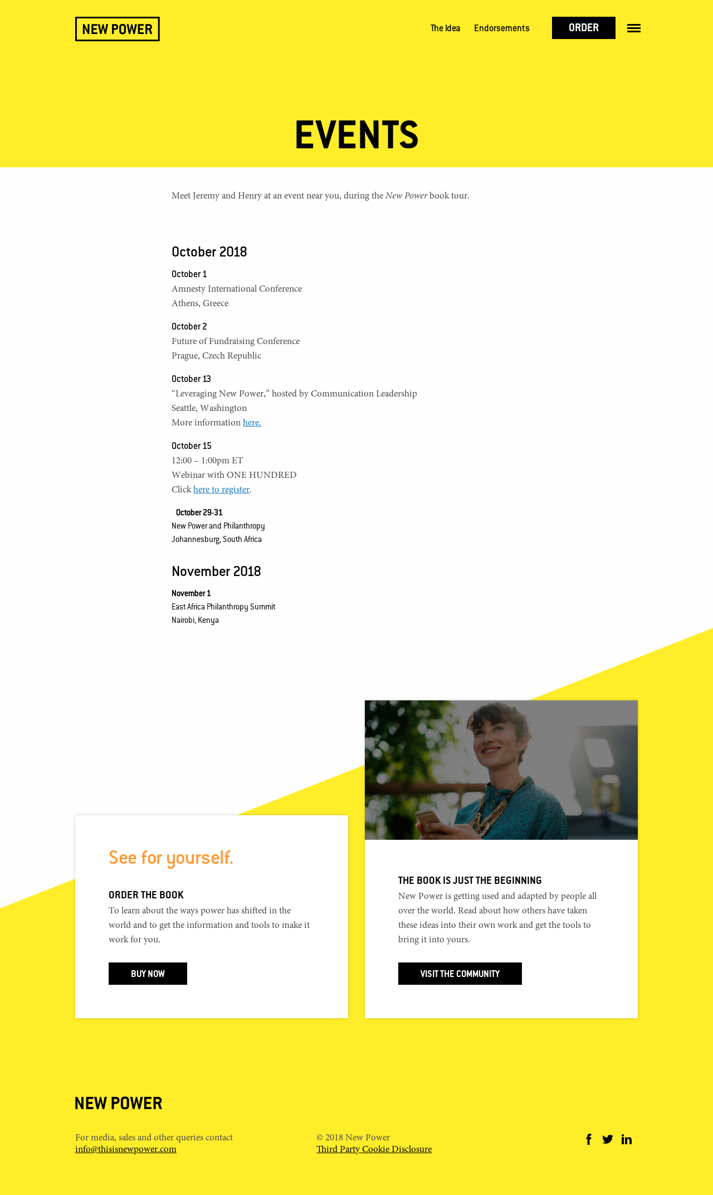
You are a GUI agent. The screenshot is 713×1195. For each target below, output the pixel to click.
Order (584, 29)
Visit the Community (460, 975)
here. (252, 423)
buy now (148, 975)
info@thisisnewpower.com (126, 1150)
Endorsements (502, 29)
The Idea (446, 29)
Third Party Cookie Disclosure (374, 1150)
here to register (221, 490)
